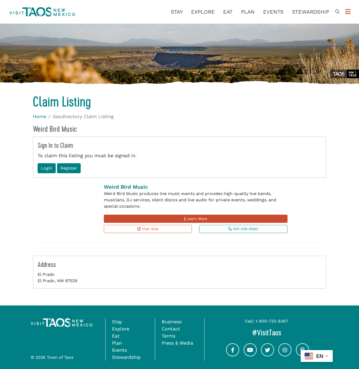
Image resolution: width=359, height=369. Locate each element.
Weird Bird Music (126, 187)
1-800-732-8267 (271, 321)
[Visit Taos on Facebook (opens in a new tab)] (232, 354)
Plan (248, 12)
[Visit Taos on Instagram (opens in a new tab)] (284, 354)
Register (68, 168)
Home (39, 116)
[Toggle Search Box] (337, 12)
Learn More (196, 219)
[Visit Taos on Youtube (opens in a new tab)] (250, 354)
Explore (203, 12)
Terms (168, 336)
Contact (171, 328)
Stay (177, 12)
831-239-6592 (245, 229)
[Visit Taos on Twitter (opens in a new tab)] (267, 354)
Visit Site (149, 229)
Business (172, 321)
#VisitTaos (284, 333)
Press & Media (177, 343)
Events (273, 12)
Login (46, 168)
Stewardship (310, 12)
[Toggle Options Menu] (348, 12)
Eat (228, 12)
